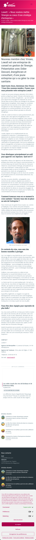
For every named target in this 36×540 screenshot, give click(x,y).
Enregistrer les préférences (18, 534)
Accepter (18, 524)
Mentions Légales (29, 537)
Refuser (18, 529)
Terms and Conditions (18, 537)
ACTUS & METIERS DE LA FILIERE (11, 390)
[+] (18, 375)
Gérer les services (18, 519)
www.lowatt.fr (11, 357)
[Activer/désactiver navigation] (31, 4)
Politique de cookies (7, 537)
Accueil (3, 20)
